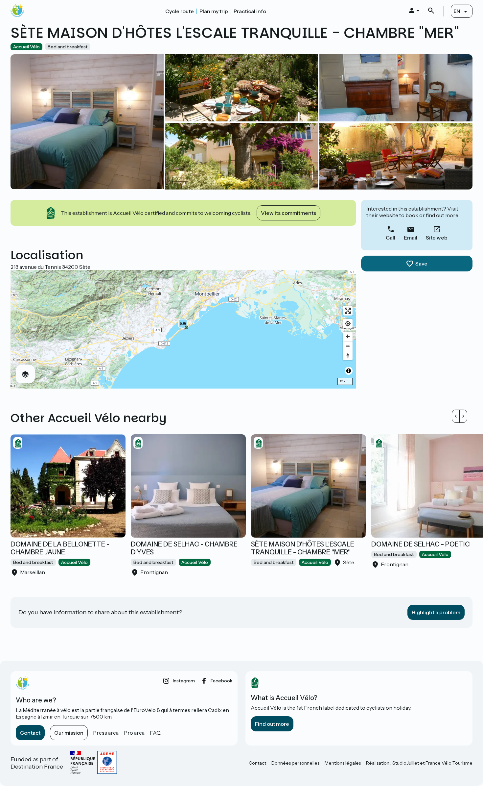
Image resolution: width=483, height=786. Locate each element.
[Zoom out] (348, 346)
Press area (106, 732)
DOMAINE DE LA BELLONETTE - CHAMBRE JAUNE (60, 548)
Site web (437, 237)
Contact (30, 732)
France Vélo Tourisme (449, 763)
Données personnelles (295, 763)
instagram (184, 681)
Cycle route (179, 11)
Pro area (134, 732)
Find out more (272, 724)
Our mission (68, 732)
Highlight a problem (436, 612)
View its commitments (288, 213)
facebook (221, 681)
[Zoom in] (348, 336)
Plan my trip (213, 11)
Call (390, 237)
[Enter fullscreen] (348, 311)
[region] (183, 329)
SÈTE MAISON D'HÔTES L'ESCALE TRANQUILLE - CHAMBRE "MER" (302, 548)
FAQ (155, 732)
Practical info (250, 11)
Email (410, 237)
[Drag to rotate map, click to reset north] (348, 355)
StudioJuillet (405, 763)
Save (421, 263)
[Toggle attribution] (349, 371)
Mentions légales (343, 763)
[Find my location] (348, 323)
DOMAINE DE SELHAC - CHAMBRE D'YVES (184, 548)
